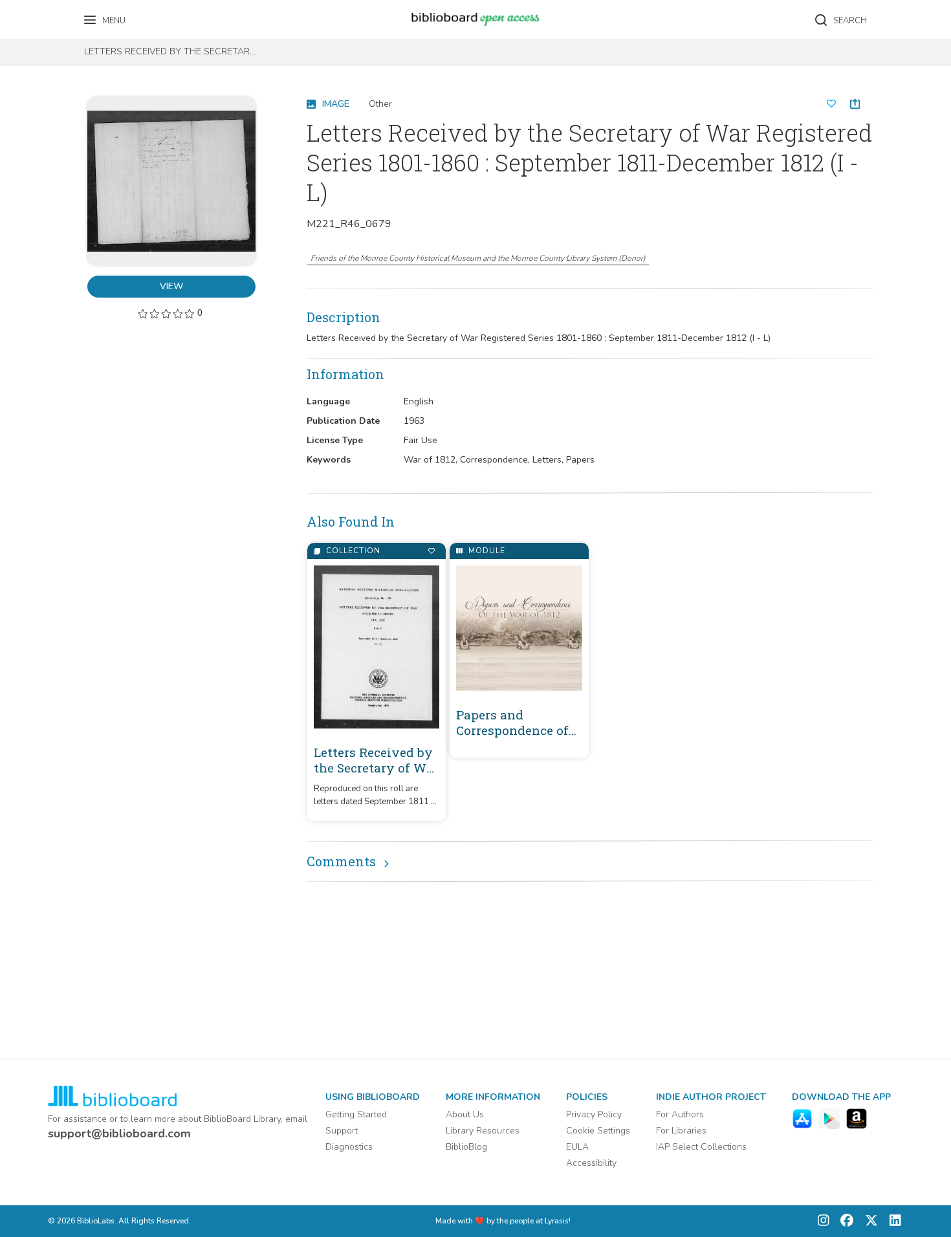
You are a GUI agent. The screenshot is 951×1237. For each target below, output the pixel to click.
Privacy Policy (594, 1114)
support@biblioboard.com (119, 1133)
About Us (465, 1114)
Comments (341, 861)
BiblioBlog (466, 1147)
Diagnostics (349, 1147)
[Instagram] (823, 1221)
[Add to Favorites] (431, 551)
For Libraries (681, 1130)
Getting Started (356, 1114)
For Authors (680, 1114)
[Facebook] (843, 1221)
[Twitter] (868, 1221)
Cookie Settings (598, 1130)
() (478, 258)
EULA (577, 1147)
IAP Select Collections (701, 1147)
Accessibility (591, 1163)
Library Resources (482, 1130)
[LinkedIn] (892, 1221)
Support (341, 1130)
